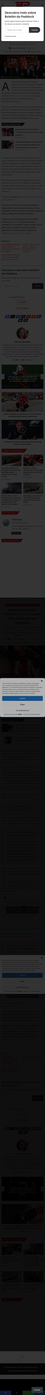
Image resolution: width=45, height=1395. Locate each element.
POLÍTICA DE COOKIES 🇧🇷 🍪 (13, 714)
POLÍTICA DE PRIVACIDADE (31, 714)
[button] (42, 681)
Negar (22, 704)
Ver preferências (22, 710)
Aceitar (22, 698)
